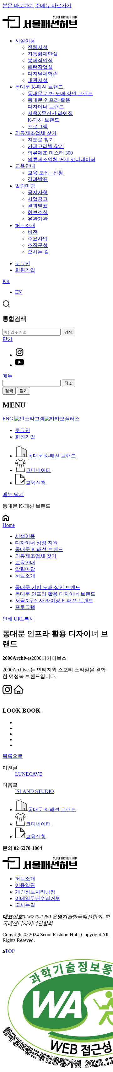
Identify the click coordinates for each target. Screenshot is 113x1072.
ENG (8, 418)
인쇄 (8, 618)
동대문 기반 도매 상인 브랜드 (60, 93)
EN (18, 292)
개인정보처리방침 (35, 891)
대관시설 (38, 80)
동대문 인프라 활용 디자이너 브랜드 (55, 594)
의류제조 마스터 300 (50, 153)
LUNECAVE (28, 774)
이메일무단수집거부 (37, 898)
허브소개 (25, 225)
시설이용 (25, 40)
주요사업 (38, 238)
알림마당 (25, 186)
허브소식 (38, 212)
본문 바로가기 (18, 5)
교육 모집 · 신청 (45, 172)
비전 (33, 232)
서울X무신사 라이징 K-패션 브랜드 (54, 600)
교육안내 (25, 166)
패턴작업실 (40, 67)
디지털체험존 (43, 73)
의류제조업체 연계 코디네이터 (61, 159)
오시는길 (25, 905)
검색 (9, 390)
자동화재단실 (43, 54)
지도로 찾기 (41, 139)
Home (9, 525)
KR (6, 281)
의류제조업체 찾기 (35, 133)
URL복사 (24, 618)
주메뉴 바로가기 (53, 5)
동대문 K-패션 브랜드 (39, 87)
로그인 (22, 263)
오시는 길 (38, 251)
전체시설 (38, 47)
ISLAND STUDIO (34, 791)
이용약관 (25, 885)
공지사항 (38, 192)
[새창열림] (19, 355)
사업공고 (38, 199)
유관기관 (38, 219)
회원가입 (25, 270)
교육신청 (36, 482)
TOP (10, 951)
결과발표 (38, 179)
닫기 (23, 390)
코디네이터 (38, 470)
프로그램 (38, 126)
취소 (68, 383)
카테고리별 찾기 (46, 146)
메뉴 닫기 (13, 494)
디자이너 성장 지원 (36, 542)
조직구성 (38, 245)
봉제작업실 (40, 60)
